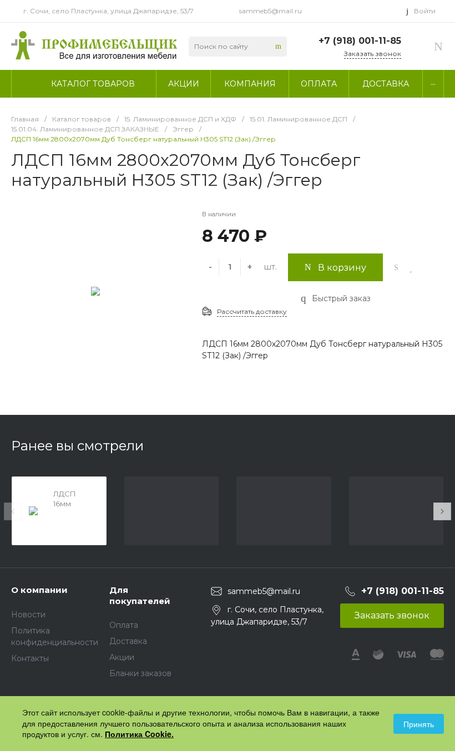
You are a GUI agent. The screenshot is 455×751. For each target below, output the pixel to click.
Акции (121, 657)
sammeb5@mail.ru (270, 11)
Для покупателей (139, 595)
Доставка (128, 641)
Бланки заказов (140, 673)
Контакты (30, 658)
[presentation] (13, 511)
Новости (28, 615)
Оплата (123, 625)
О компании (39, 590)
